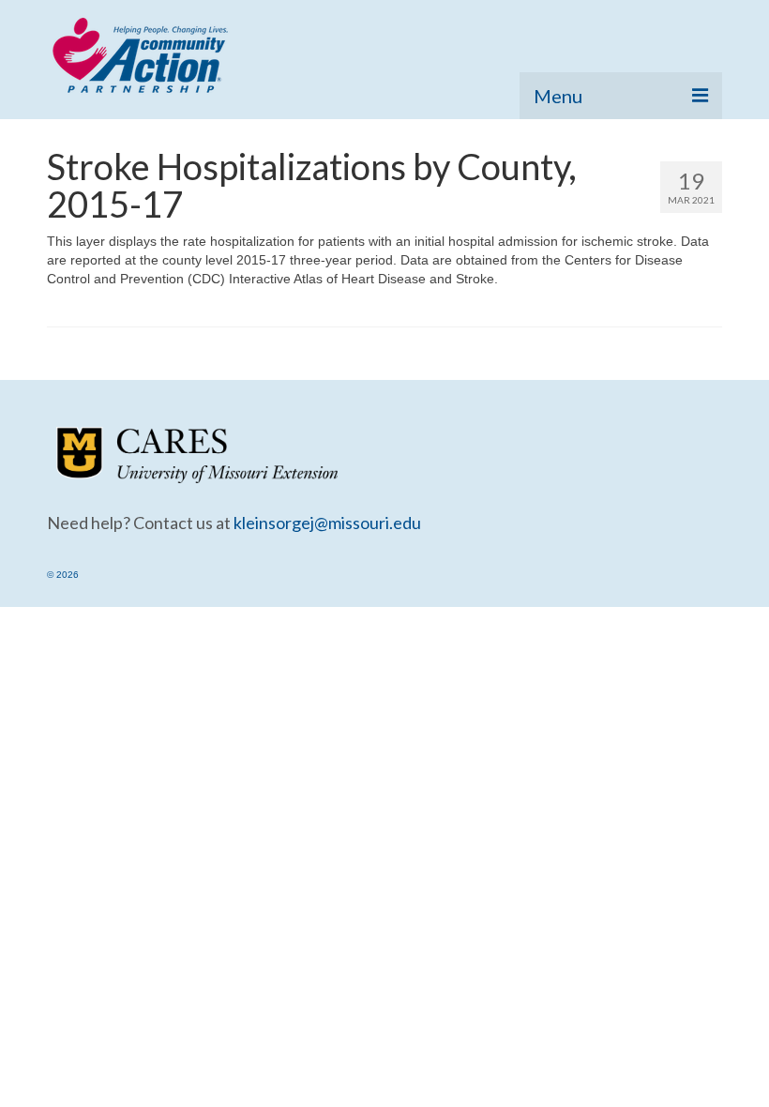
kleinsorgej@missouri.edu (327, 522)
